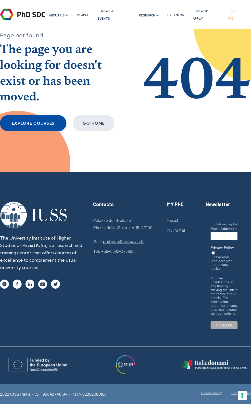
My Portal (176, 230)
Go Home (94, 123)
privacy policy (220, 266)
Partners (175, 15)
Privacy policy (211, 393)
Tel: (114, 251)
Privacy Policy (222, 247)
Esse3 (172, 220)
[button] (56, 15)
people (83, 15)
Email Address (224, 229)
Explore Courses (33, 123)
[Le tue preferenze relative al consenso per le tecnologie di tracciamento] (242, 395)
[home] (22, 14)
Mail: (118, 241)
